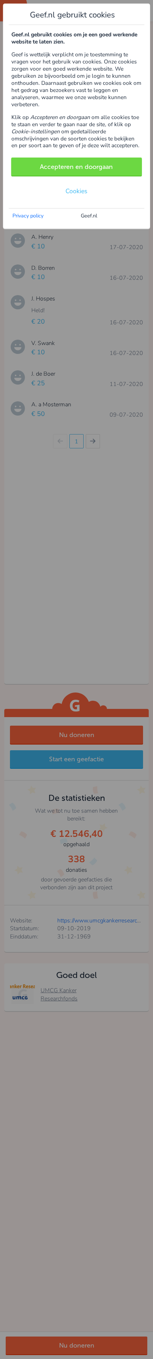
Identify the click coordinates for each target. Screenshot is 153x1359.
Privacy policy (27, 215)
